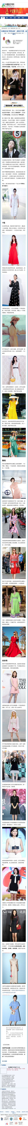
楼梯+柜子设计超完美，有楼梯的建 (8, 1086)
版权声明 (23, 1111)
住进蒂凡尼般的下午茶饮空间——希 (9, 1108)
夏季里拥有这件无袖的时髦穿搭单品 (9, 1092)
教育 (19, 17)
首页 (3, 17)
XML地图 (18, 1111)
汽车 (11, 17)
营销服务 (13, 1111)
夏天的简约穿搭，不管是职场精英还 (9, 1101)
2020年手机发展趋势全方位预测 (8, 1078)
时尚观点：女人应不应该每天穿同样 (9, 1097)
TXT (15, 1113)
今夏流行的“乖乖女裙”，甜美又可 (8, 1091)
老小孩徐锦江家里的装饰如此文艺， (9, 1081)
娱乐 (15, 17)
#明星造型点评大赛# (10, 992)
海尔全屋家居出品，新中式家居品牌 (9, 1105)
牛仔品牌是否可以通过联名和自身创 (9, 1102)
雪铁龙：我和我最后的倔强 (7, 1107)
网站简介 (2, 1111)
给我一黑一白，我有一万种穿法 (8, 1099)
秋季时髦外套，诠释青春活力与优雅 (9, 1104)
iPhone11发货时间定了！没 (7, 1082)
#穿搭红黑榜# (14, 990)
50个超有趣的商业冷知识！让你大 (8, 1075)
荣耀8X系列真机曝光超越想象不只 (8, 1094)
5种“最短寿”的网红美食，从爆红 (8, 1076)
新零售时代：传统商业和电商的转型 (9, 1085)
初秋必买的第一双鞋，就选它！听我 (9, 1083)
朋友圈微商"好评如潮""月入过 (14, 1067)
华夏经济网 (13, 28)
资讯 (7, 17)
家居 (23, 17)
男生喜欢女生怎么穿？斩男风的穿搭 (9, 1095)
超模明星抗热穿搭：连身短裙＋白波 (9, 1098)
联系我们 (7, 1111)
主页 (9, 28)
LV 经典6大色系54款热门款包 (7, 1079)
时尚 (17, 28)
